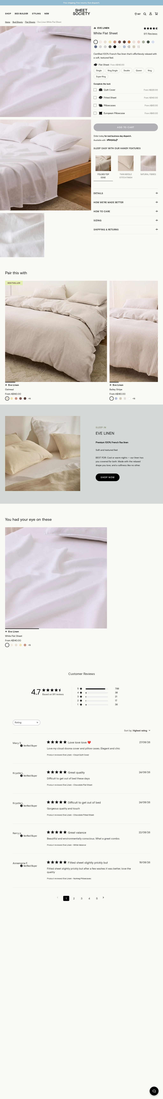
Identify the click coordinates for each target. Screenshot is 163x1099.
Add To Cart (125, 127)
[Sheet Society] (81, 11)
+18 (29, 645)
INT (139, 14)
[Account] (150, 13)
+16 (29, 398)
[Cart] (156, 13)
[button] (126, 193)
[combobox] (26, 722)
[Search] (144, 14)
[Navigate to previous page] (59, 897)
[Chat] (154, 1091)
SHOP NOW (108, 477)
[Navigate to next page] (104, 897)
